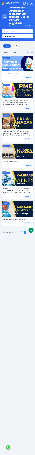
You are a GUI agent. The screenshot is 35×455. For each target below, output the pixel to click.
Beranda (7, 53)
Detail (27, 77)
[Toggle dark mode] (24, 3)
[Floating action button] (8, 447)
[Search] (27, 3)
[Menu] (31, 3)
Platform (16, 46)
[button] (31, 230)
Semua (7, 46)
